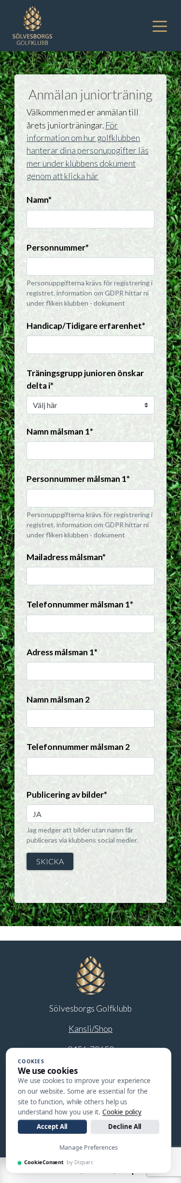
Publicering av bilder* (67, 794)
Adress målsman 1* (62, 652)
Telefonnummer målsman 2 (78, 747)
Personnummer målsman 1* (78, 479)
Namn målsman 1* (60, 431)
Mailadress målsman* (66, 557)
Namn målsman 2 (58, 699)
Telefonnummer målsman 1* (80, 604)
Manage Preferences (88, 1147)
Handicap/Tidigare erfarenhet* (86, 326)
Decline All (124, 1126)
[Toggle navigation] (159, 25)
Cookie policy (121, 1112)
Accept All (52, 1126)
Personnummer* (58, 247)
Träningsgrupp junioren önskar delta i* (85, 379)
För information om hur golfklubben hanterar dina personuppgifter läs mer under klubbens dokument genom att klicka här (88, 151)
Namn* (39, 200)
